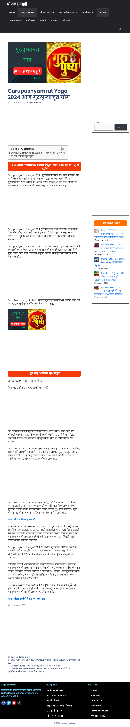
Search (98, 122)
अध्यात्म (103, 12)
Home (12, 12)
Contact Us (96, 700)
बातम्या (54, 20)
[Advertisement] (44, 126)
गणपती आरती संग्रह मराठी (22, 519)
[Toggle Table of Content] (62, 149)
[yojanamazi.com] (17, 4)
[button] (120, 29)
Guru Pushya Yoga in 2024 (23, 660)
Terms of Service (99, 710)
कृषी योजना (88, 12)
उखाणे (43, 20)
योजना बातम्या (46, 12)
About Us (95, 695)
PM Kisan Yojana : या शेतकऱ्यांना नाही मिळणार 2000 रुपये (109, 277)
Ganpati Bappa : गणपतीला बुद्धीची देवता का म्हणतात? (35, 665)
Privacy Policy (98, 715)
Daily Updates (27, 12)
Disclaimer (96, 705)
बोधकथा (67, 20)
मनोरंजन (30, 20)
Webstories (15, 20)
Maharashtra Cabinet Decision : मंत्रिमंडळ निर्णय (110, 262)
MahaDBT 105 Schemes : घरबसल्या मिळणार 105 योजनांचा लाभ (109, 234)
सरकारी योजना (66, 12)
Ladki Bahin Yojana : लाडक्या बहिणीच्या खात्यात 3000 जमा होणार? (108, 291)
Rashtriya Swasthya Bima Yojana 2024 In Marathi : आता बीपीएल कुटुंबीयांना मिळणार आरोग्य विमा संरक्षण (39, 670)
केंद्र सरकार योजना (57, 695)
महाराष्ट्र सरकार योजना (59, 705)
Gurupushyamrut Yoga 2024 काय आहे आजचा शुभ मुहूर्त (38, 152)
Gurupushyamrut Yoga (47, 660)
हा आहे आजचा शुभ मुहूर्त (22, 156)
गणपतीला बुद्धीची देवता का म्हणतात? (27, 598)
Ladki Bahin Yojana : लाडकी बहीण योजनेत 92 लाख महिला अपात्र (109, 248)
